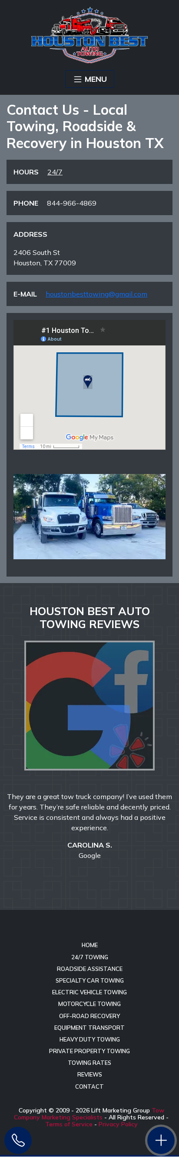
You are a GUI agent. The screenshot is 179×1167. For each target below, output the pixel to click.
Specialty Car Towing (90, 980)
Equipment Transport (89, 1027)
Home (90, 944)
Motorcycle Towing (89, 1003)
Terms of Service (69, 1124)
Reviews (89, 1074)
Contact (89, 1086)
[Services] (161, 1140)
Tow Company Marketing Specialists (89, 1113)
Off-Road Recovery (89, 1015)
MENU (96, 79)
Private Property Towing (89, 1051)
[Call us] (18, 1140)
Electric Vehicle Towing (89, 992)
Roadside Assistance (90, 968)
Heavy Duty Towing (90, 1039)
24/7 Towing (89, 957)
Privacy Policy (118, 1124)
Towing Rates (89, 1062)
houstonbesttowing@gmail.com (96, 294)
